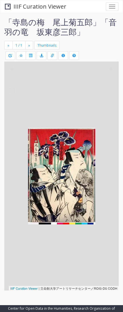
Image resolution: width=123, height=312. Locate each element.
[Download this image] (41, 55)
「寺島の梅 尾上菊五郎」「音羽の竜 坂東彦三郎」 (60, 27)
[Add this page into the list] (21, 55)
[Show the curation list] (30, 55)
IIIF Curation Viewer (39, 6)
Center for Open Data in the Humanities (40, 308)
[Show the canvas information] (52, 55)
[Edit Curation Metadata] (10, 55)
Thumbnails (46, 45)
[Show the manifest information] (63, 55)
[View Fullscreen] (12, 90)
